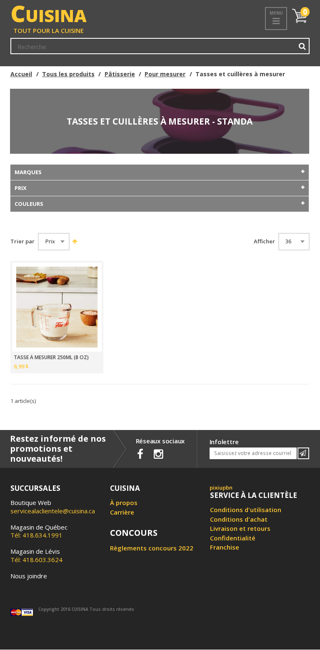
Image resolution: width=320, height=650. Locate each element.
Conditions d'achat (239, 519)
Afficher (264, 241)
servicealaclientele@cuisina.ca (52, 511)
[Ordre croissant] (74, 241)
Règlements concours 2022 (151, 548)
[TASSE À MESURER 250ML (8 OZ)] (56, 307)
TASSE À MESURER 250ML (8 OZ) (51, 357)
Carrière (122, 512)
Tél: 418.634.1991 (39, 531)
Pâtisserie (120, 74)
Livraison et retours (240, 528)
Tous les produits (68, 74)
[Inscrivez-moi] (303, 453)
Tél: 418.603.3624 (36, 555)
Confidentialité (232, 538)
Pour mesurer (165, 74)
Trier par (22, 241)
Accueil (21, 74)
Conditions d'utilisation (245, 509)
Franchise (224, 547)
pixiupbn (221, 487)
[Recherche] (302, 46)
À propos (124, 502)
